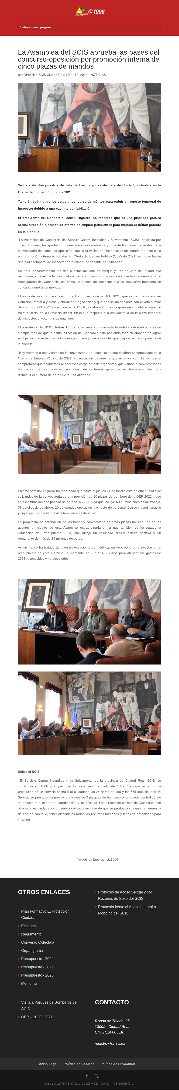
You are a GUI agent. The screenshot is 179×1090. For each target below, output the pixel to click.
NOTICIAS (98, 75)
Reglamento (31, 934)
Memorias (29, 983)
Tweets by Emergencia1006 (97, 859)
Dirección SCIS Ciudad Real (44, 75)
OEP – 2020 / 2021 (37, 1017)
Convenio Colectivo (37, 942)
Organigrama (32, 951)
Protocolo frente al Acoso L (120, 907)
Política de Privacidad (117, 1064)
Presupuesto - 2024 (37, 959)
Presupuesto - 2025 (37, 967)
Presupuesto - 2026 (37, 975)
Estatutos (29, 926)
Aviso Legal (48, 1064)
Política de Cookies (79, 1064)
